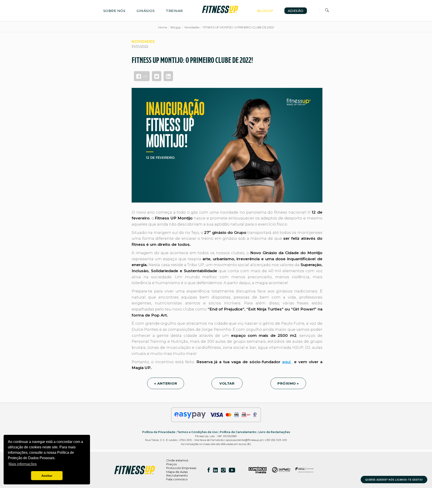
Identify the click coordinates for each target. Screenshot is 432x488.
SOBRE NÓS (114, 11)
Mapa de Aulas (177, 472)
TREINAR (174, 11)
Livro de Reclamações (274, 432)
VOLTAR (227, 383)
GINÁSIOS (146, 11)
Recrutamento (177, 475)
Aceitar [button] (46, 475)
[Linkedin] (215, 470)
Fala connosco (177, 479)
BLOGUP (265, 11)
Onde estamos (177, 460)
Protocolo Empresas (181, 468)
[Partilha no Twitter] (156, 76)
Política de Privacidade (158, 432)
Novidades (192, 27)
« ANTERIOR (165, 383)
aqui (287, 362)
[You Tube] (232, 470)
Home (162, 27)
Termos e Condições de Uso (197, 432)
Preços (171, 464)
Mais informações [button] (23, 464)
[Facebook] (208, 470)
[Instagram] (223, 470)
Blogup (176, 27)
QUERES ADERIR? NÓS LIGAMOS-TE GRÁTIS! (394, 479)
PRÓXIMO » (288, 383)
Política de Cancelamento (238, 432)
